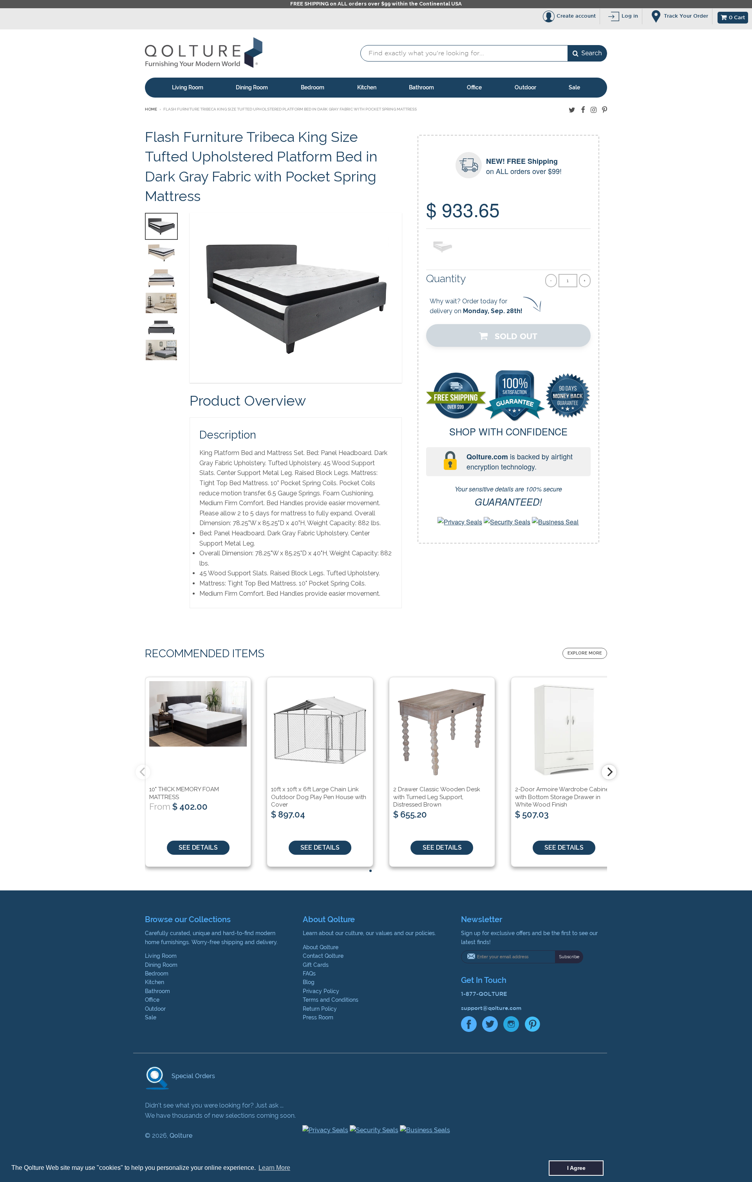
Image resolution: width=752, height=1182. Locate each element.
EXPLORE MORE (585, 653)
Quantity (446, 278)
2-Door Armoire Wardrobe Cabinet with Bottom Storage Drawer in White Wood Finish (563, 797)
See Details (198, 847)
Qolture (181, 1135)
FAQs (309, 973)
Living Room (187, 87)
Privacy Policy (321, 991)
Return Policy (320, 1009)
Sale (574, 87)
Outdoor (525, 87)
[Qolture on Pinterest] (604, 110)
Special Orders (192, 1076)
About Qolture (320, 947)
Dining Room (252, 87)
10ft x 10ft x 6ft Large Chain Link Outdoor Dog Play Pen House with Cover (318, 797)
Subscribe (569, 956)
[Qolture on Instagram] (594, 110)
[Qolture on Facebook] (583, 110)
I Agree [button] (576, 1168)
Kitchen (366, 87)
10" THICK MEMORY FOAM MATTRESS (184, 793)
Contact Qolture (323, 956)
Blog (309, 982)
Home (151, 109)
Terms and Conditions (330, 1000)
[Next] (609, 772)
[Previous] (143, 772)
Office (474, 87)
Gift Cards (316, 965)
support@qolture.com (491, 1008)
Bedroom (312, 87)
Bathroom (421, 87)
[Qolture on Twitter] (572, 110)
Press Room (318, 1017)
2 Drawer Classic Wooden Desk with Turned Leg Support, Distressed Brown (436, 797)
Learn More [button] (274, 1167)
